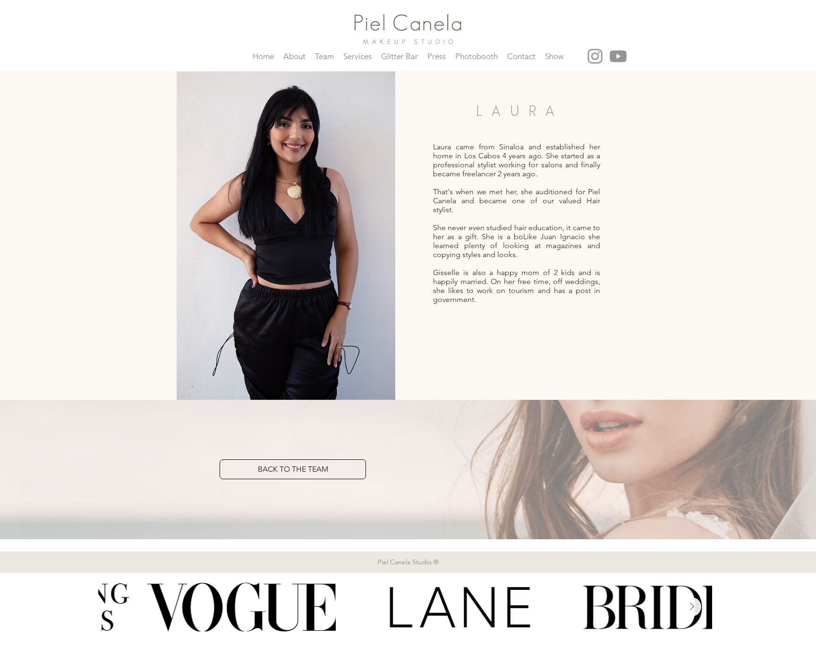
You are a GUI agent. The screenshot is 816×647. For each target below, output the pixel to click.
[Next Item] (691, 606)
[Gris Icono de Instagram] (595, 56)
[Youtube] (618, 56)
